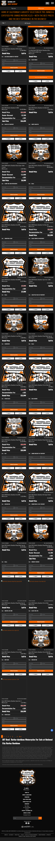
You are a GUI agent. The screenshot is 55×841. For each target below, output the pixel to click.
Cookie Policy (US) (27, 801)
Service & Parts (27, 813)
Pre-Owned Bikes (27, 807)
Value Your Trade (27, 799)
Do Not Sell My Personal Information (31, 834)
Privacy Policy (17, 834)
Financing (27, 797)
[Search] (40, 818)
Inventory (27, 804)
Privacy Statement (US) (27, 810)
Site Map (22, 834)
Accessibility (11, 834)
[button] (51, 730)
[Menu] (52, 3)
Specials (27, 809)
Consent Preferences (42, 834)
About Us (27, 792)
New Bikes (27, 806)
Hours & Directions (26, 795)
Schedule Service (27, 815)
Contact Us (6, 834)
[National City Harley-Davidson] (4, 3)
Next (20, 736)
